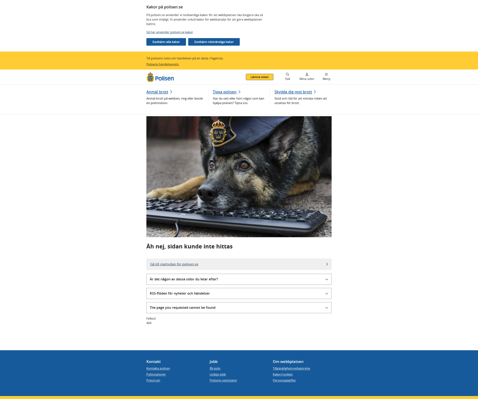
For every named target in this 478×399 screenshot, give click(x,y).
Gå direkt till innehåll (17, 72)
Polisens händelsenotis (162, 64)
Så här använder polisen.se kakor (169, 32)
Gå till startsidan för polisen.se (174, 264)
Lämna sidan (260, 77)
